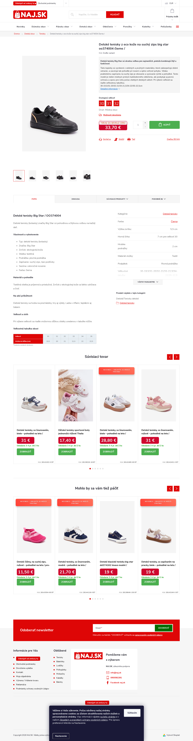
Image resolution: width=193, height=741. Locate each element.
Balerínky (60, 661)
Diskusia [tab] (76, 199)
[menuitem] (20, 26)
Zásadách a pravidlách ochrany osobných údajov (84, 719)
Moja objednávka (23, 676)
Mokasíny (60, 674)
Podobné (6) (157, 199)
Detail (25, 451)
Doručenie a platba (24, 668)
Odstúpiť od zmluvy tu (24, 3)
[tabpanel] (34, 414)
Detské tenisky (170, 213)
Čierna (174, 221)
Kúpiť (166, 124)
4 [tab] (97, 468)
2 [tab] (92, 468)
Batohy (59, 682)
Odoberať (163, 628)
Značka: (173, 139)
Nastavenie (61, 736)
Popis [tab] (34, 199)
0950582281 (116, 677)
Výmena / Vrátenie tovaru (27, 680)
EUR (171, 3)
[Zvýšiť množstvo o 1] (145, 123)
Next (176, 357)
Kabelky (59, 678)
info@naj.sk (115, 672)
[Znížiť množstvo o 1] (145, 127)
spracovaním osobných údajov (148, 635)
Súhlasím (132, 712)
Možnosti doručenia (112, 115)
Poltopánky (61, 670)
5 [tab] (100, 468)
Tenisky (59, 657)
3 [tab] (95, 468)
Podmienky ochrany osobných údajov (32, 688)
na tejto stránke (107, 716)
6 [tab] (103, 468)
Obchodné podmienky (47, 3)
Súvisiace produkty (116, 199)
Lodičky (59, 666)
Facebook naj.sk (117, 682)
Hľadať (115, 14)
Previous (170, 357)
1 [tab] (90, 468)
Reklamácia (21, 684)
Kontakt (19, 672)
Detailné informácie (109, 89)
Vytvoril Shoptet (173, 735)
